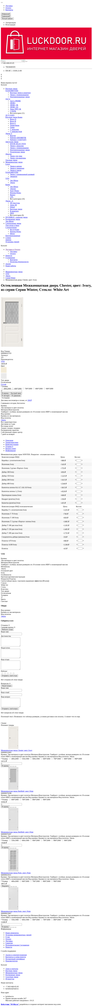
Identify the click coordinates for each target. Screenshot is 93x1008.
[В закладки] (13, 766)
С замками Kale (16, 131)
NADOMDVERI (11, 91)
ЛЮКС (13, 103)
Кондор (13, 136)
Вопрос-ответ (10, 448)
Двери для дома (16, 156)
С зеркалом (14, 129)
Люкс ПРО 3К (15, 109)
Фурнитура (9, 979)
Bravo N (13, 119)
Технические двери (17, 152)
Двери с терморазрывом (19, 95)
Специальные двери (13, 223)
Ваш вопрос (5, 697)
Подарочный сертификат (15, 959)
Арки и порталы (11, 969)
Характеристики (11, 442)
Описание (9, 440)
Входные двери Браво (13, 117)
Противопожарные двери (20, 97)
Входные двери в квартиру (20, 93)
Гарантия (9, 943)
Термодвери (14, 125)
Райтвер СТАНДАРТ (18, 140)
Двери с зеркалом (17, 146)
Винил (12, 195)
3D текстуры (15, 203)
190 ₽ (29, 400)
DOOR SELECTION (18, 144)
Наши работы (10, 266)
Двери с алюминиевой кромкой (22, 174)
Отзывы (9, 446)
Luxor (7, 164)
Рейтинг (4, 671)
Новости (8, 256)
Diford (12, 207)
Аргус (7, 99)
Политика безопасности (19, 262)
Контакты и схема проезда (15, 957)
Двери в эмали (15, 170)
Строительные (11, 227)
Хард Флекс (14, 191)
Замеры (8, 240)
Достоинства (6, 636)
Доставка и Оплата (12, 249)
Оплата (8, 8)
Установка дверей (12, 242)
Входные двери (11, 89)
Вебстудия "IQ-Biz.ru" (10, 1004)
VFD (7, 178)
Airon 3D (13, 205)
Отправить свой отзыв (9, 676)
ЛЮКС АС (14, 107)
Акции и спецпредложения (16, 955)
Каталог (4, 965)
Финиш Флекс (15, 193)
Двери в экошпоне (17, 168)
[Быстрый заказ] (11, 766)
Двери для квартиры (18, 158)
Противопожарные (12, 236)
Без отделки (14, 229)
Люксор (8, 154)
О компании (10, 258)
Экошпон (13, 176)
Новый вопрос (6, 686)
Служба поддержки (8, 951)
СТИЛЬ (13, 111)
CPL (11, 197)
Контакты (9, 10)
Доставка (9, 6)
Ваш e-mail (5, 692)
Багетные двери (16, 209)
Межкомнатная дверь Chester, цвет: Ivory (16, 750)
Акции (8, 264)
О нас (7, 937)
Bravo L (13, 123)
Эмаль (12, 183)
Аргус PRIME (15, 101)
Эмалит (13, 189)
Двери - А (9, 201)
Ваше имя (5, 632)
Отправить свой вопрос (10, 709)
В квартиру (14, 211)
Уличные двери (11, 160)
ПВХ (12, 213)
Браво (7, 185)
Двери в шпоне (16, 166)
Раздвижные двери (12, 219)
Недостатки (5, 648)
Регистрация (10, 25)
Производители (11, 961)
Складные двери (11, 977)
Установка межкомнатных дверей (18, 935)
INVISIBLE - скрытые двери (16, 217)
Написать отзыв (7, 629)
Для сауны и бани (12, 225)
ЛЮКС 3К (14, 105)
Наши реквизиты (12, 933)
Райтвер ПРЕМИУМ (18, 138)
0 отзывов (6, 398)
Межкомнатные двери (14, 162)
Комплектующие (11, 444)
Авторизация (10, 23)
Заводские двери (11, 142)
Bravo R (13, 121)
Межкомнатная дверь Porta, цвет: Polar (16, 873)
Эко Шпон (14, 180)
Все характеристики (9, 422)
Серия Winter (10, 278)
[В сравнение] (15, 766)
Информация (10, 451)
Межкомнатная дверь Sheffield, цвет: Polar (17, 791)
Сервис (8, 238)
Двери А (8, 134)
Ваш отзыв (5, 659)
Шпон (12, 234)
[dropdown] (2, 2)
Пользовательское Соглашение (17, 945)
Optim (12, 127)
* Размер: (4, 386)
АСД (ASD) (9, 115)
